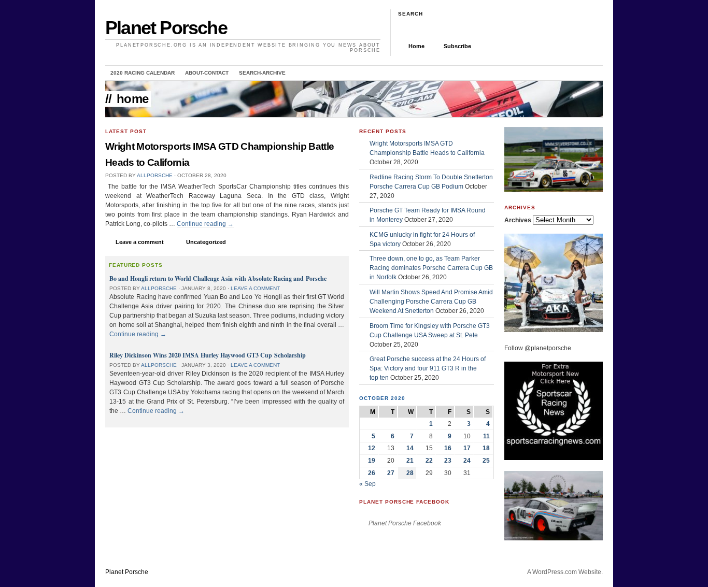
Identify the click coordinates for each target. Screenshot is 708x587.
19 (371, 460)
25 (486, 460)
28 (410, 473)
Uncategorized (206, 242)
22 (429, 460)
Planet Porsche (166, 27)
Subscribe (457, 46)
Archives (517, 220)
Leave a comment (140, 242)
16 (447, 448)
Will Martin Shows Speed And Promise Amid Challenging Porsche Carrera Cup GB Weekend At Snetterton (431, 301)
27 (390, 473)
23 (447, 460)
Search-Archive (262, 73)
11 (486, 436)
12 (371, 448)
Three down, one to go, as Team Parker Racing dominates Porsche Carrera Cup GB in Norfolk (431, 268)
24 (467, 460)
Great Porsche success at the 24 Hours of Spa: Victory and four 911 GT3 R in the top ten (428, 368)
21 (410, 460)
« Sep (367, 484)
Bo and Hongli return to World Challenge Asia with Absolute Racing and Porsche (218, 278)
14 (410, 448)
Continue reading (205, 223)
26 (371, 473)
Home (416, 46)
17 (467, 448)
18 (486, 448)
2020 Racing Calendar (142, 73)
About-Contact (207, 73)
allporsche (155, 175)
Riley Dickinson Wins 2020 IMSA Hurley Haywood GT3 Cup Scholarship (207, 355)
